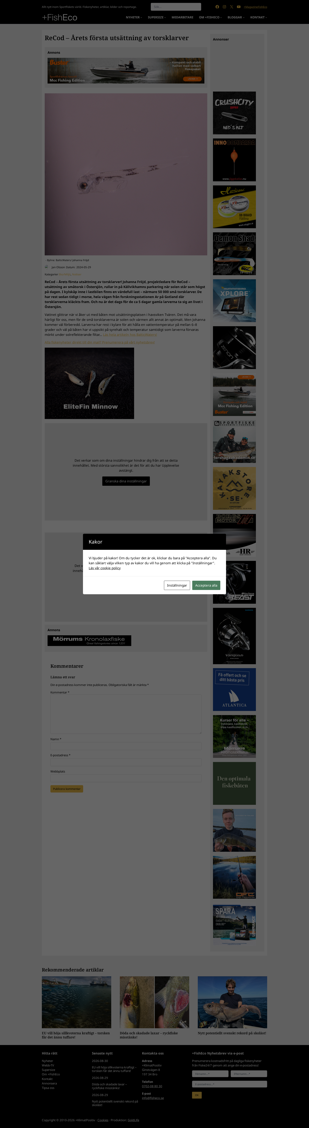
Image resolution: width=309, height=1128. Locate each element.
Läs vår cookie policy (105, 568)
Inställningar (177, 585)
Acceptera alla (206, 585)
